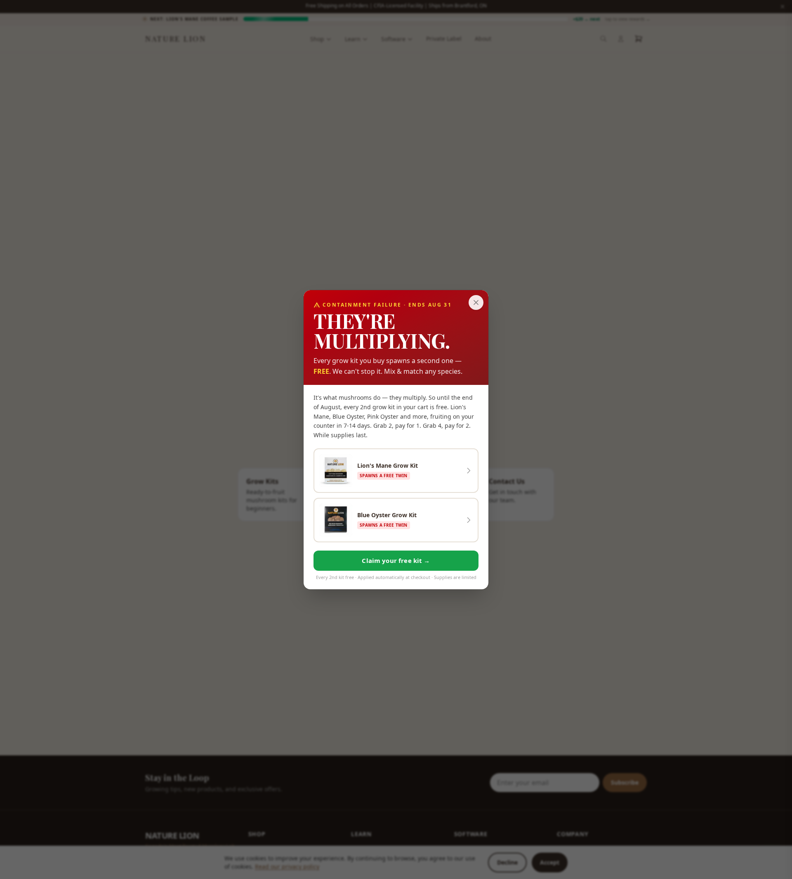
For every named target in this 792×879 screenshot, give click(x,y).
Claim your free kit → (396, 560)
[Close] (476, 302)
